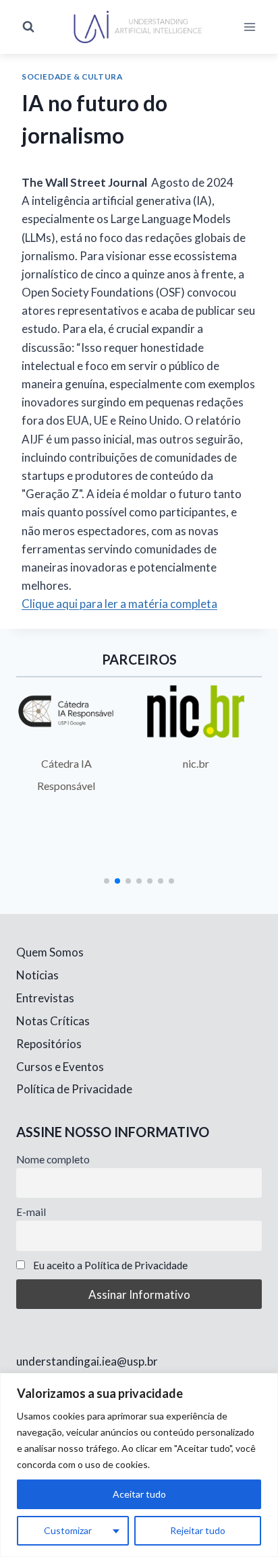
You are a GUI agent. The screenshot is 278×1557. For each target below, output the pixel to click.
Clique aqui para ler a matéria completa (119, 604)
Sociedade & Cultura (72, 76)
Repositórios (49, 1044)
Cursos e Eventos (60, 1067)
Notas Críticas (53, 1021)
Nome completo (53, 1159)
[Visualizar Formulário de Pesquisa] (28, 27)
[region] (139, 1465)
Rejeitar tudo (197, 1530)
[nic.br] (196, 711)
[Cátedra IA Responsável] (66, 711)
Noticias (37, 975)
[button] (106, 881)
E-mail (31, 1212)
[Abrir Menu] (249, 26)
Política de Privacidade (74, 1089)
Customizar (68, 1530)
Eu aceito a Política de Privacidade (110, 1265)
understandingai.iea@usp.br (87, 1361)
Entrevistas (45, 998)
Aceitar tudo (139, 1494)
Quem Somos (50, 952)
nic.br (196, 763)
